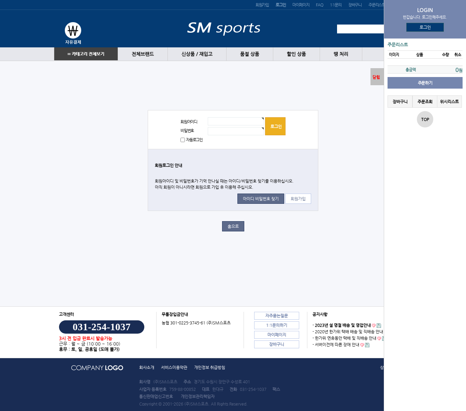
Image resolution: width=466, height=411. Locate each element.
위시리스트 (449, 101)
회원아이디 (188, 121)
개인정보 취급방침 (209, 367)
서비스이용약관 (174, 367)
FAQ (319, 4)
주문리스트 (376, 4)
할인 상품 (296, 54)
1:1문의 (335, 4)
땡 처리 (341, 54)
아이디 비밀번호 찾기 (261, 198)
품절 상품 (249, 54)
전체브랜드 (143, 54)
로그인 (425, 27)
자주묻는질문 (276, 315)
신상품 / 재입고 (197, 54)
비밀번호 (187, 130)
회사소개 (146, 367)
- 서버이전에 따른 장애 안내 (335, 344)
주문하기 (425, 82)
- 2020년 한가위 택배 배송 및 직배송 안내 (347, 331)
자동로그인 (194, 139)
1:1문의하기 (276, 325)
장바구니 (355, 4)
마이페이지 (300, 4)
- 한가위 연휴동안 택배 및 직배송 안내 (344, 338)
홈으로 (233, 226)
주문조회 (424, 101)
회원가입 (262, 4)
